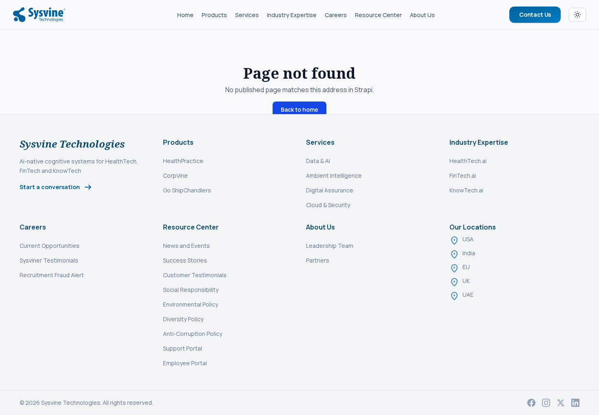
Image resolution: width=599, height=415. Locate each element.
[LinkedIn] (575, 403)
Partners (317, 260)
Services (247, 15)
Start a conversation (56, 187)
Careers (336, 15)
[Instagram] (546, 403)
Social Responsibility (190, 290)
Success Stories (185, 260)
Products (214, 15)
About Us (422, 15)
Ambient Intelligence (334, 175)
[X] (561, 403)
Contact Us (535, 14)
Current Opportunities (49, 245)
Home (185, 15)
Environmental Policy (190, 304)
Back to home (299, 109)
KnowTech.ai (466, 190)
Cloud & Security (328, 205)
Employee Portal (185, 363)
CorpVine (175, 175)
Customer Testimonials (195, 275)
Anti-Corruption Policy (192, 334)
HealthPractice (183, 161)
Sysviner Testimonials (49, 260)
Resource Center (378, 15)
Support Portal (182, 348)
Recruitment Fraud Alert (52, 275)
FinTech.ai (462, 175)
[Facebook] (531, 403)
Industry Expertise (292, 15)
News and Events (186, 245)
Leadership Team (329, 245)
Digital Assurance (329, 190)
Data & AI (318, 161)
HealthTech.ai (468, 161)
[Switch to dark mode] (577, 15)
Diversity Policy (183, 319)
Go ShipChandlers (187, 190)
